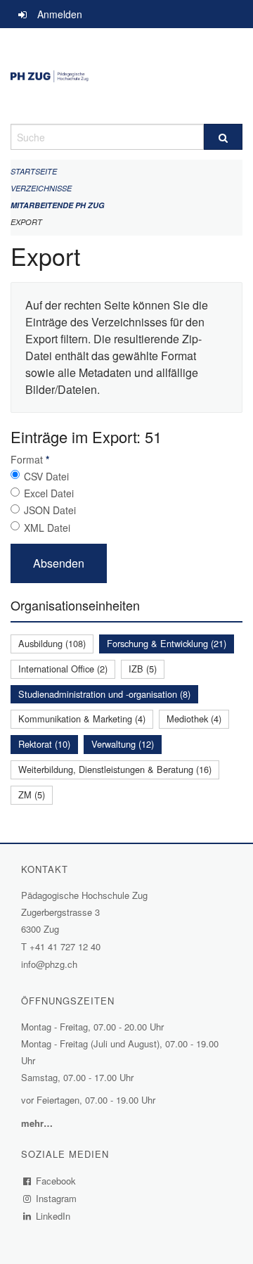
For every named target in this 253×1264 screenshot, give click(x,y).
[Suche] (223, 137)
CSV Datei (46, 476)
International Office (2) (63, 668)
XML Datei (47, 528)
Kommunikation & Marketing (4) (81, 718)
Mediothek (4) (194, 718)
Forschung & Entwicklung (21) (166, 643)
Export (26, 222)
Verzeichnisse (41, 188)
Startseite (34, 171)
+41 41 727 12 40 (65, 946)
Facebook (56, 1180)
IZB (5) (143, 668)
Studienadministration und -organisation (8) (104, 694)
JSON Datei (50, 510)
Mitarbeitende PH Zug (58, 205)
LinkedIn (53, 1215)
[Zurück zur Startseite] (126, 76)
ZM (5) (31, 794)
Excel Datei (49, 493)
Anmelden (59, 14)
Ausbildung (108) (52, 643)
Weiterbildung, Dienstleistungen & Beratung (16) (115, 769)
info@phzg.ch (49, 964)
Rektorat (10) (44, 744)
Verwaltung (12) (122, 744)
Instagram (56, 1198)
